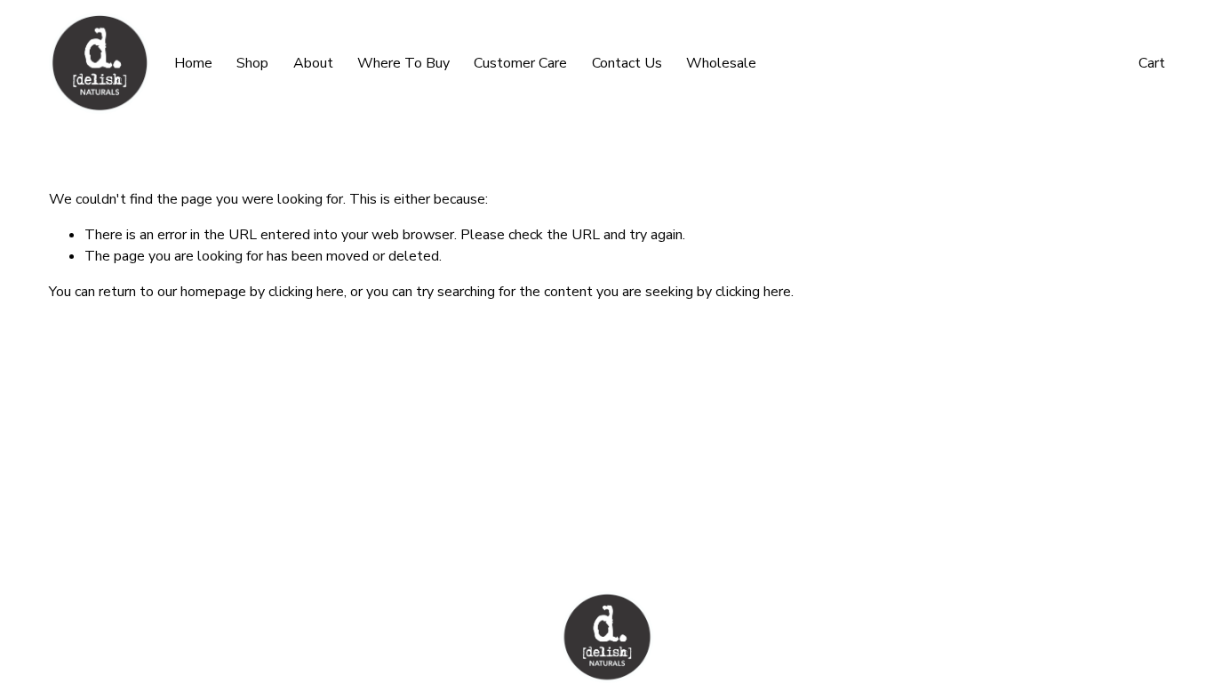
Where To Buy (403, 63)
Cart (1151, 63)
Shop (252, 63)
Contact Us (627, 63)
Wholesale (721, 63)
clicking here (306, 291)
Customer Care (520, 63)
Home (193, 63)
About (313, 63)
